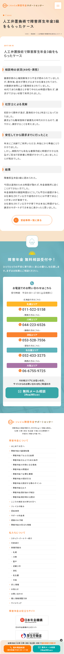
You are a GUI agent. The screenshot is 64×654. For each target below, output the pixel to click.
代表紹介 (15, 543)
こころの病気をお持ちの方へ (23, 501)
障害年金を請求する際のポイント (27, 483)
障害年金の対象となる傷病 (24, 464)
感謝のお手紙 (17, 520)
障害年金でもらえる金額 (23, 455)
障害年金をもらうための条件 (25, 460)
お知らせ (15, 589)
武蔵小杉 (17, 566)
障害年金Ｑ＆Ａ (19, 487)
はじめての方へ (18, 446)
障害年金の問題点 (21, 469)
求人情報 (15, 584)
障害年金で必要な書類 (23, 474)
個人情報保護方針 (19, 598)
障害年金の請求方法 (22, 478)
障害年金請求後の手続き (24, 492)
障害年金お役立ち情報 (21, 524)
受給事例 (15, 511)
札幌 (15, 552)
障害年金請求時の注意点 (24, 497)
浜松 (15, 570)
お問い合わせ (17, 593)
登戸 (15, 561)
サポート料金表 (18, 515)
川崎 (15, 556)
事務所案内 (16, 547)
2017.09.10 (9, 46)
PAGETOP (32, 243)
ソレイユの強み (17, 506)
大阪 (15, 580)
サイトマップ (16, 603)
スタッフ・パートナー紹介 (21, 538)
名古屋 (16, 575)
